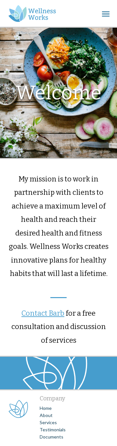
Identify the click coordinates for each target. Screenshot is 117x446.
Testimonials (53, 429)
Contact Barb (42, 313)
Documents (51, 436)
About (46, 415)
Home (46, 408)
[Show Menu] (105, 14)
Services (48, 422)
